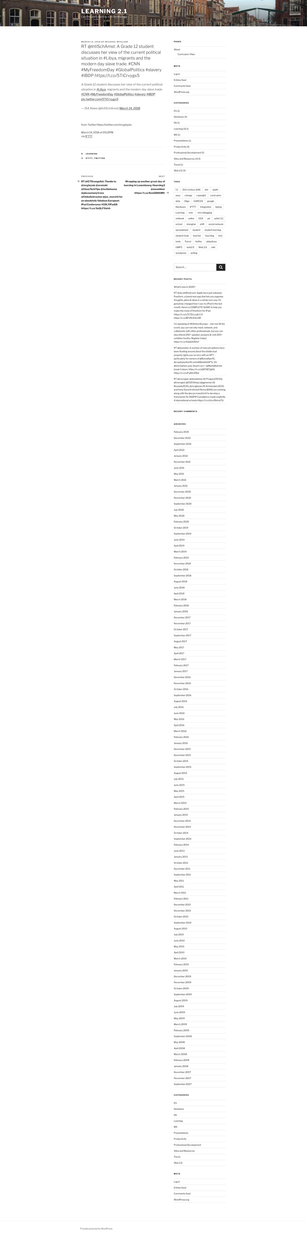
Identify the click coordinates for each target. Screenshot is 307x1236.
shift (202, 224)
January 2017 (181, 671)
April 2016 (179, 725)
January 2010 (181, 970)
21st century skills (191, 189)
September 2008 (183, 1036)
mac (191, 212)
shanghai (191, 224)
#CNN (85, 94)
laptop (218, 206)
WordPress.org (181, 92)
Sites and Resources (184, 158)
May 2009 (179, 1018)
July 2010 (179, 934)
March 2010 (180, 958)
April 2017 (179, 653)
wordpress (181, 253)
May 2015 (179, 791)
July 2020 (179, 509)
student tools (182, 235)
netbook (180, 218)
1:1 (177, 189)
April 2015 (179, 796)
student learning (213, 230)
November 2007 (182, 1078)
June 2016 (179, 713)
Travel (177, 164)
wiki (213, 247)
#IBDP (150, 94)
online (191, 218)
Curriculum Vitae (186, 54)
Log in (177, 74)
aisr (206, 189)
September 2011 (182, 874)
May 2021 (179, 473)
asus (178, 195)
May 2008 (179, 1042)
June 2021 (179, 467)
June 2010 (179, 940)
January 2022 (181, 455)
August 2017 (180, 641)
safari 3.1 (218, 218)
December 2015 (182, 749)
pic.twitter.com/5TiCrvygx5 (99, 99)
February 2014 (181, 844)
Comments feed (182, 85)
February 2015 (181, 808)
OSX (200, 218)
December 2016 (182, 677)
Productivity (180, 146)
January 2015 (181, 814)
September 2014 (182, 838)
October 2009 (181, 988)
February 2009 (181, 1030)
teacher (197, 235)
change (188, 195)
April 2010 (179, 952)
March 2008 (180, 1054)
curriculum (215, 195)
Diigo (186, 201)
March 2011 (180, 892)
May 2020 (179, 515)
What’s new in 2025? (184, 286)
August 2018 (180, 581)
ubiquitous (211, 241)
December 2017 (182, 617)
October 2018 (181, 569)
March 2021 (180, 479)
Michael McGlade (116, 42)
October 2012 (181, 862)
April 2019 (179, 545)
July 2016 (179, 707)
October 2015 (181, 761)
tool (220, 235)
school (179, 224)
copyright (201, 195)
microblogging (204, 212)
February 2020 (181, 521)
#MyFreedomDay (101, 94)
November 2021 (182, 461)
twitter (99, 158)
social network (216, 224)
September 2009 (183, 994)
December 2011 (182, 868)
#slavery (140, 94)
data (178, 201)
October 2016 (181, 689)
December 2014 (182, 820)
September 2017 (182, 635)
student (196, 230)
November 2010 (182, 910)
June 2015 (179, 785)
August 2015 (180, 773)
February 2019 (181, 557)
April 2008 (179, 1048)
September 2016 (182, 695)
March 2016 (180, 731)
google (210, 201)
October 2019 (181, 527)
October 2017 (181, 629)
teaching (209, 235)
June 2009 (179, 1012)
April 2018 (179, 593)
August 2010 (180, 928)
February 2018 (181, 605)
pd (208, 218)
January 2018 (181, 611)
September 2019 (182, 533)
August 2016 (180, 701)
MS (175, 134)
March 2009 (180, 1024)
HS (175, 122)
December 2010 (182, 904)
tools (178, 241)
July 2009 (179, 1006)
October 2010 (181, 916)
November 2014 (182, 826)
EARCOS (198, 201)
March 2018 (180, 599)
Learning (92, 154)
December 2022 (182, 438)
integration (205, 206)
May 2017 (179, 647)
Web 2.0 (178, 170)
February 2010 (181, 964)
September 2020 (183, 503)
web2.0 (190, 247)
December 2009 (182, 976)
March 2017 (180, 659)
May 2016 (179, 719)
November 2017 (182, 623)
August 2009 (181, 1000)
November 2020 (182, 497)
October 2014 (181, 832)
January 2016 (181, 743)
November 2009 (182, 982)
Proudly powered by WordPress (96, 1228)
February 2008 (181, 1060)
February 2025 (181, 431)
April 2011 (179, 886)
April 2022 (179, 450)
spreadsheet (182, 230)
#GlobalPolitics (124, 94)
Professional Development (187, 152)
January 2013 (181, 856)
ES (175, 110)
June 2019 (179, 539)
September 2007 (183, 1084)
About (177, 49)
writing (193, 253)
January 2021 (181, 485)
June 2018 (179, 587)
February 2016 (181, 737)
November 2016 (182, 683)
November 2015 (182, 755)
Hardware (179, 116)
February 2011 (181, 898)
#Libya (101, 89)
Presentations (181, 140)
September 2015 (182, 767)
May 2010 (179, 946)
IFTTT (88, 136)
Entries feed (180, 80)
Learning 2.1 (104, 11)
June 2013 (179, 850)
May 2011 (179, 880)
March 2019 (180, 551)
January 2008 (181, 1066)
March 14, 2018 (129, 108)
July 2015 (179, 779)
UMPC (179, 247)
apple (215, 189)
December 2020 (182, 491)
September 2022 (182, 443)
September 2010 (182, 922)
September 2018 (182, 575)
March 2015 (180, 803)
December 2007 (182, 1072)
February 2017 (181, 665)
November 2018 (182, 563)
